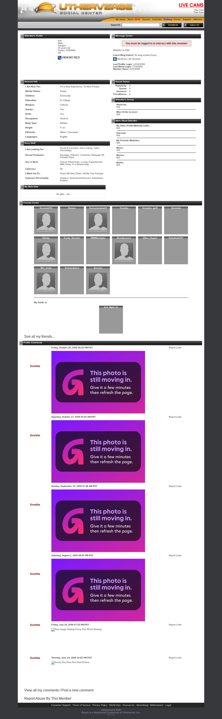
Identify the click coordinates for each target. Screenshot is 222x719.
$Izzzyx (72, 208)
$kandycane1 (124, 238)
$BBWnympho (98, 238)
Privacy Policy (99, 705)
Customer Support (60, 705)
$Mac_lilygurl (150, 238)
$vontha (124, 208)
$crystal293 (46, 208)
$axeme (98, 268)
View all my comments (41, 690)
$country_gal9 (150, 208)
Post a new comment (77, 690)
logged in (146, 43)
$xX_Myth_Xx (111, 307)
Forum (177, 19)
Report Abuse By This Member (47, 698)
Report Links (175, 347)
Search (146, 19)
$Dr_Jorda (46, 268)
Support (187, 19)
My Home (121, 19)
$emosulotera (72, 268)
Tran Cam (199, 12)
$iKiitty (46, 238)
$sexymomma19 (98, 208)
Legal (168, 705)
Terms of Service (81, 705)
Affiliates (197, 19)
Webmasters (156, 705)
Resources (128, 705)
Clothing (167, 19)
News (131, 19)
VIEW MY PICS (70, 57)
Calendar (157, 19)
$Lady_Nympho (72, 238)
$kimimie (176, 208)
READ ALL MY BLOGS (128, 59)
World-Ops (115, 705)
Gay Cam (199, 10)
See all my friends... (39, 336)
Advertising (142, 705)
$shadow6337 (176, 238)
